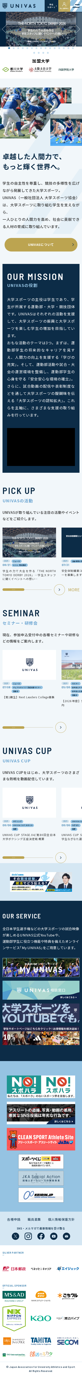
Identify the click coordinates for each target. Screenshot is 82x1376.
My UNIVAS (64, 8)
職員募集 (34, 1219)
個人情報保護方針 (61, 1219)
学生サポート (51, 5)
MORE (74, 589)
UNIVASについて (41, 244)
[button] (78, 29)
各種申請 (13, 1219)
